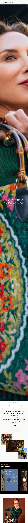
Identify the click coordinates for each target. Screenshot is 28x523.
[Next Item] (24, 480)
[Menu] (24, 3)
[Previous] (2, 203)
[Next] (26, 203)
